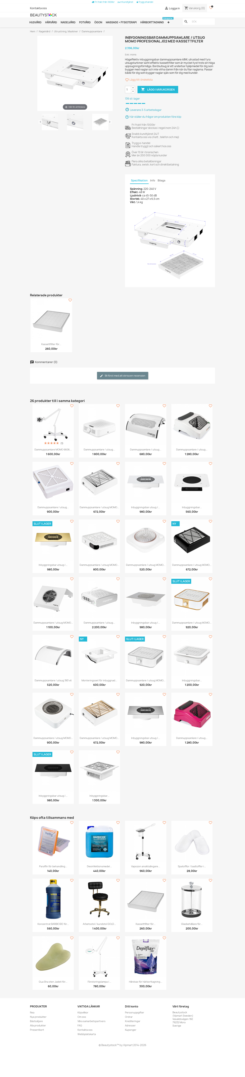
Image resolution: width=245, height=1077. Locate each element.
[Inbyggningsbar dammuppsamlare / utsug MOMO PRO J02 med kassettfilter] (50, 123)
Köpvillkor (83, 1012)
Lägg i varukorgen (158, 89)
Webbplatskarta (87, 1034)
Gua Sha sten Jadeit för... (53, 981)
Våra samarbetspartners (92, 1021)
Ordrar (129, 1016)
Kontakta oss (38, 8)
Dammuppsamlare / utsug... (99, 449)
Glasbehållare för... (191, 924)
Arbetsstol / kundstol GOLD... (99, 924)
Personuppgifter (134, 1012)
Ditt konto (131, 1006)
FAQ (80, 1025)
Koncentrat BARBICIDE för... (53, 924)
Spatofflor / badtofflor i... (192, 866)
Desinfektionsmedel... (99, 866)
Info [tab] (152, 180)
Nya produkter (38, 1016)
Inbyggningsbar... (192, 507)
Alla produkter (38, 1025)
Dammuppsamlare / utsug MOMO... (99, 507)
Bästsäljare (36, 1021)
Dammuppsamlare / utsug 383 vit (53, 680)
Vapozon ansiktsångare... (145, 866)
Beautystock (109, 1045)
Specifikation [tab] (139, 180)
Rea (32, 1012)
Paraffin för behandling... (53, 866)
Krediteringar (132, 1021)
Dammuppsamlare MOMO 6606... (53, 449)
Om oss (82, 1016)
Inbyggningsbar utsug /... (145, 507)
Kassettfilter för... (51, 344)
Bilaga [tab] (161, 180)
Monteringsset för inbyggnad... (99, 680)
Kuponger (130, 1029)
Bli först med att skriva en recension (124, 375)
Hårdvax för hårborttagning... (145, 981)
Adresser (130, 1025)
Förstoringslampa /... (99, 981)
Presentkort (37, 1029)
